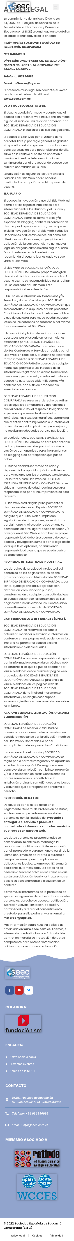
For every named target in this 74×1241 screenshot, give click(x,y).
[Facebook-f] (9, 990)
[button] (56, 7)
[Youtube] (19, 990)
